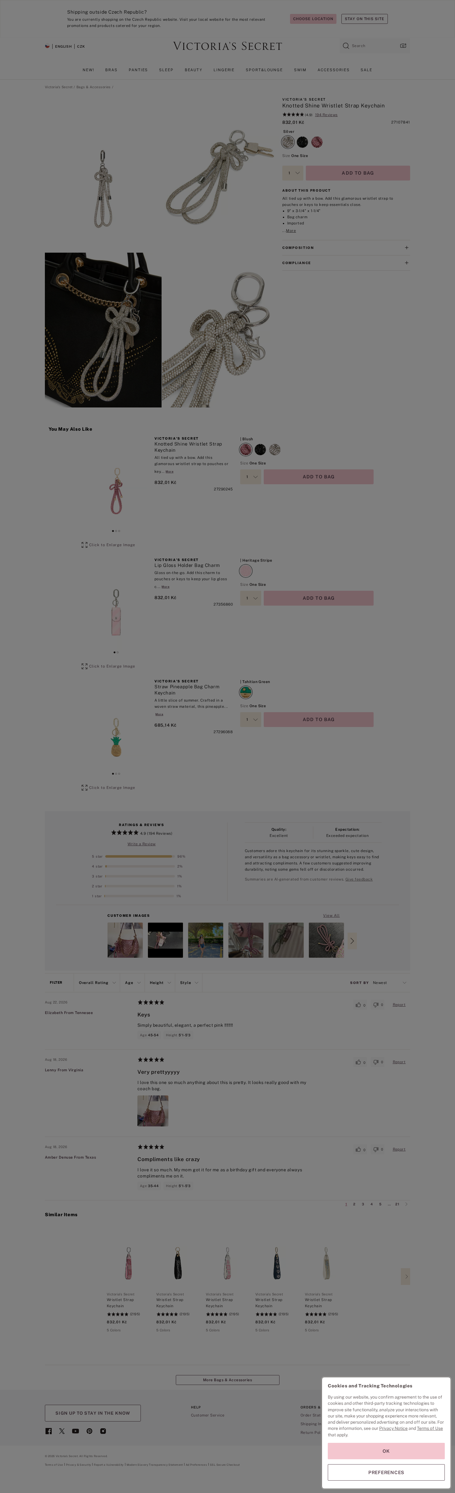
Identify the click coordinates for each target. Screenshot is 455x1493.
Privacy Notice (393, 1428)
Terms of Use (430, 1428)
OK (386, 1451)
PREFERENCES (386, 1472)
